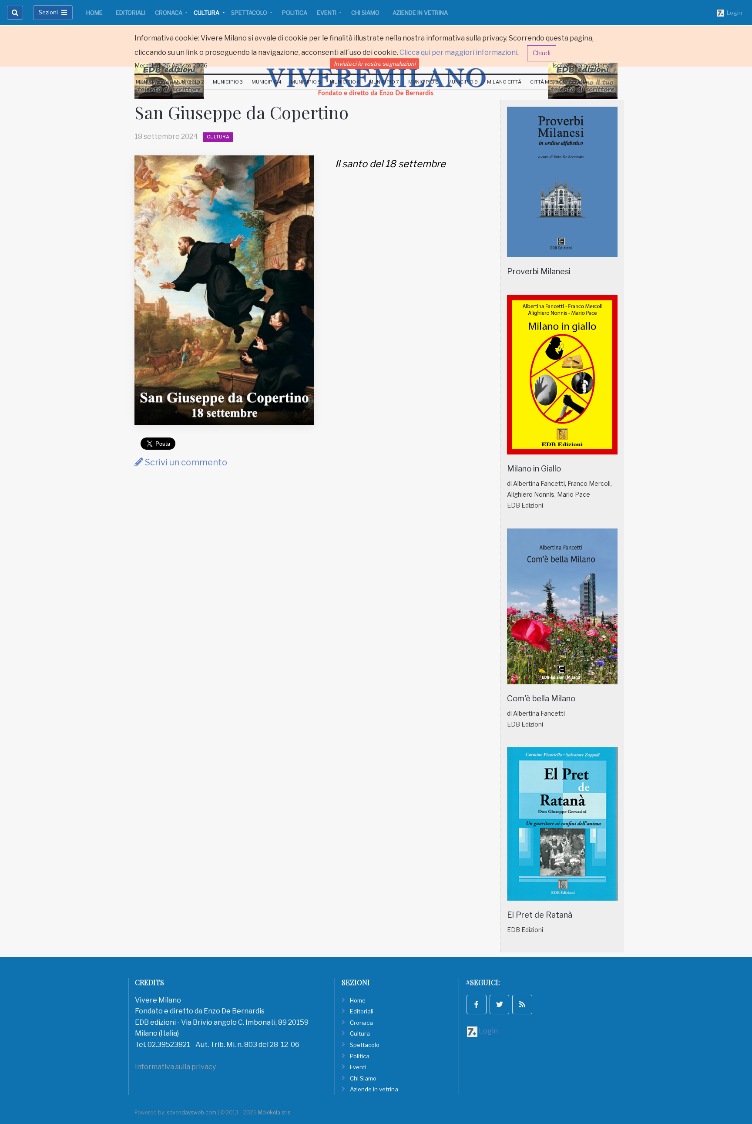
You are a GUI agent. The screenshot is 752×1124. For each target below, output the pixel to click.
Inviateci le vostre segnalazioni (375, 63)
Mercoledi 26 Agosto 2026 (171, 65)
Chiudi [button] (542, 53)
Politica (294, 12)
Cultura (207, 12)
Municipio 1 (150, 82)
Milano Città (504, 82)
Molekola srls (274, 1112)
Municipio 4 (267, 82)
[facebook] (477, 1005)
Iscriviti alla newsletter (583, 65)
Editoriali (130, 12)
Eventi (327, 12)
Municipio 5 (306, 82)
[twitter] (500, 1005)
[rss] (522, 1005)
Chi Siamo (365, 12)
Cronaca (169, 12)
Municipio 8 (423, 82)
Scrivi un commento (185, 462)
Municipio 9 (462, 82)
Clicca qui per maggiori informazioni (458, 52)
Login (733, 12)
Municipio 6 (345, 82)
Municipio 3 (228, 82)
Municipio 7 (384, 82)
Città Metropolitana (559, 82)
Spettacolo (250, 12)
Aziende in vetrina (420, 12)
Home (94, 12)
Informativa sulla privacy (175, 1067)
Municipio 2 (189, 82)
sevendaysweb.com (191, 1112)
